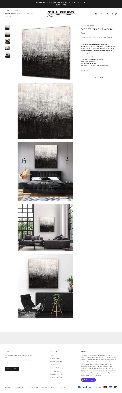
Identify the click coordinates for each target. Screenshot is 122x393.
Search (52, 355)
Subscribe (11, 369)
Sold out (99, 77)
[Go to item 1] (7, 27)
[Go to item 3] (7, 41)
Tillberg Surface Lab (56, 374)
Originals (17, 11)
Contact (8, 16)
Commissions (54, 365)
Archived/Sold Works (56, 368)
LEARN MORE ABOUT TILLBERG (91, 375)
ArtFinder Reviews (55, 371)
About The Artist (55, 358)
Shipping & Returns (56, 361)
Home (7, 11)
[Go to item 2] (7, 34)
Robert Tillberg (87, 26)
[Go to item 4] (7, 48)
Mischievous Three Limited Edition (19, 13)
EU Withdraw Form (56, 377)
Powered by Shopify (66, 387)
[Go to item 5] (7, 55)
